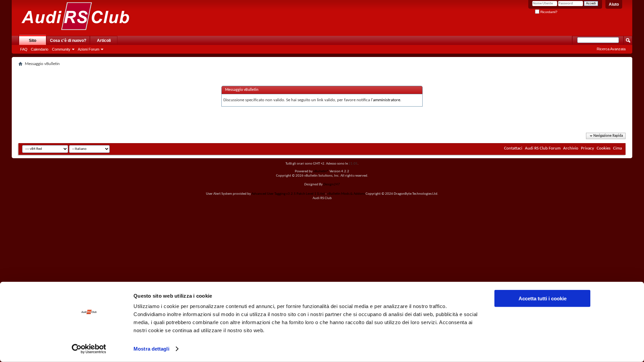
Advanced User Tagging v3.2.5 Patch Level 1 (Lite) (288, 194)
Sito (32, 40)
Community (61, 49)
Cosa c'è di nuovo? (68, 40)
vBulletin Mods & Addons (346, 194)
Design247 (331, 184)
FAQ (24, 49)
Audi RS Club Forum (542, 148)
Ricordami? (548, 12)
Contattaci (513, 148)
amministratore (386, 100)
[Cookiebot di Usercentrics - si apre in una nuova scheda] (89, 349)
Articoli (104, 40)
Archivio (570, 148)
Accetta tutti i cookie (543, 298)
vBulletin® (321, 171)
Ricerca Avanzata (611, 49)
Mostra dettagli (151, 349)
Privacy (587, 148)
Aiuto (614, 4)
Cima (617, 148)
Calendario (39, 49)
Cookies (603, 148)
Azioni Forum (88, 49)
